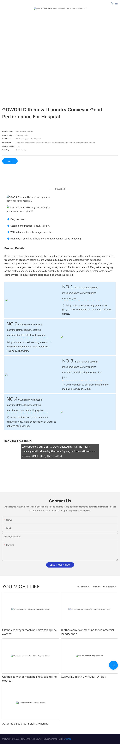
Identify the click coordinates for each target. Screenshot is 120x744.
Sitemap (67, 739)
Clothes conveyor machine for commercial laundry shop (87, 631)
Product (96, 586)
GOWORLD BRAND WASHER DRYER (83, 676)
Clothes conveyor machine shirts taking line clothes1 (29, 678)
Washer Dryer (83, 586)
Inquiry (9, 161)
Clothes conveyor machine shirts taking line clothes (29, 631)
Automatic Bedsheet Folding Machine (25, 723)
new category (109, 586)
